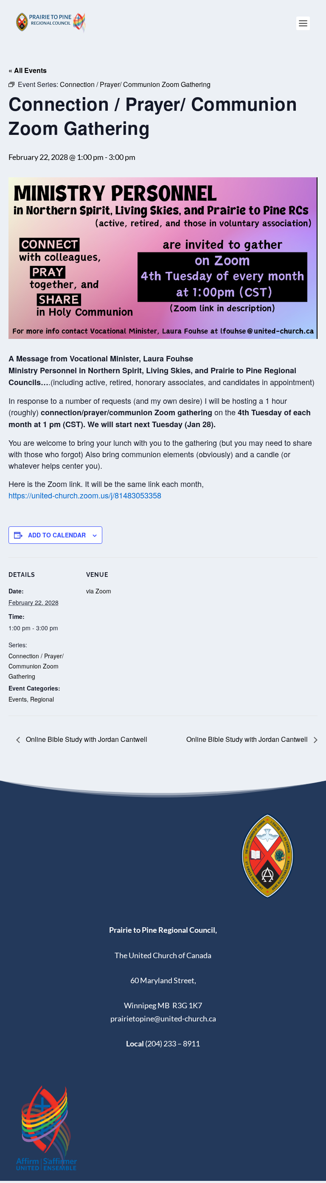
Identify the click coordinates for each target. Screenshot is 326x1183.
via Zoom (98, 591)
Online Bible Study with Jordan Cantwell (85, 739)
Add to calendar (57, 535)
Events (17, 699)
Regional (42, 699)
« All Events (27, 70)
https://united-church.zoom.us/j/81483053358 (84, 495)
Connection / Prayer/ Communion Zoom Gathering (36, 666)
